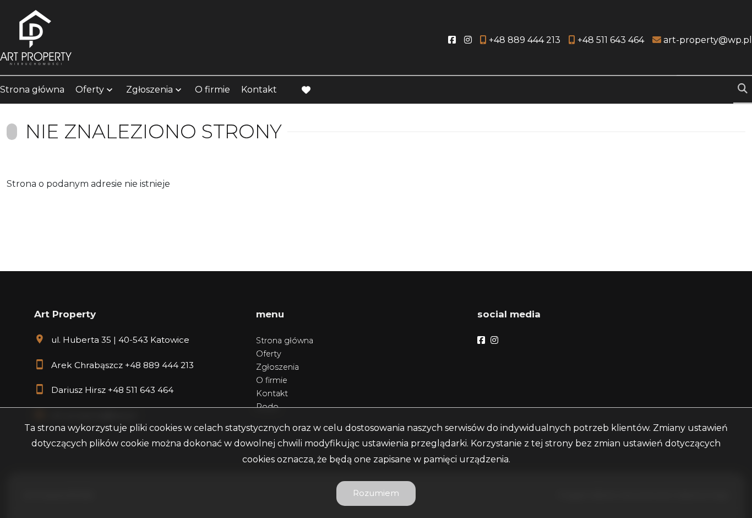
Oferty (89, 89)
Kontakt (259, 89)
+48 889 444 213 (159, 365)
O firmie (212, 89)
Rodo (267, 407)
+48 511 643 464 (140, 390)
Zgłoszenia (277, 367)
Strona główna (32, 89)
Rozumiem (376, 493)
